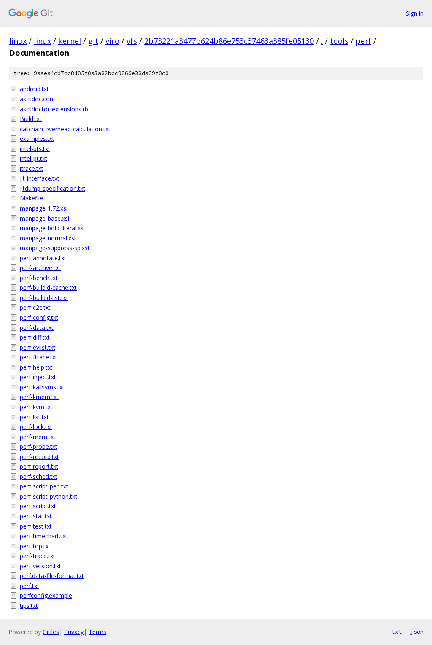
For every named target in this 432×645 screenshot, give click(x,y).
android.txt (34, 89)
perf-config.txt (39, 317)
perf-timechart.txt (44, 536)
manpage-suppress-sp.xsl (54, 248)
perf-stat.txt (36, 516)
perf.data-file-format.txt (52, 576)
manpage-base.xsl (44, 218)
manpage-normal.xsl (48, 238)
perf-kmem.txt (39, 397)
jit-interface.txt (39, 178)
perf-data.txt (37, 328)
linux (18, 41)
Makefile (31, 198)
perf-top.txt (35, 546)
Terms (97, 632)
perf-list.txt (34, 417)
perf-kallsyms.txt (42, 387)
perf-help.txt (36, 367)
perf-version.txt (40, 566)
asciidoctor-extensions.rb (54, 109)
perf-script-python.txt (48, 496)
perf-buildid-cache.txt (48, 287)
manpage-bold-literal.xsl (52, 228)
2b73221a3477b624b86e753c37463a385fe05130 (229, 41)
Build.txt (31, 119)
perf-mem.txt (38, 437)
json (417, 631)
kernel (69, 41)
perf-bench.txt (39, 278)
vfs (132, 41)
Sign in (415, 13)
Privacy (74, 632)
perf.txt (29, 586)
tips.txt (29, 606)
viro (112, 41)
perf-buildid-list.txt (44, 298)
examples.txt (37, 139)
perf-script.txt (38, 506)
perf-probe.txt (38, 447)
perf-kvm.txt (36, 407)
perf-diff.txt (35, 337)
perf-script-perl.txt (44, 486)
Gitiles (51, 632)
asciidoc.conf (37, 99)
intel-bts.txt (35, 149)
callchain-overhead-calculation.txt (65, 129)
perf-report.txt (39, 466)
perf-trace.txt (37, 556)
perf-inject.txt (38, 377)
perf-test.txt (36, 526)
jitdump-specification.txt (52, 188)
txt (397, 631)
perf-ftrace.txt (38, 357)
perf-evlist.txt (37, 347)
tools (339, 41)
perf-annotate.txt (43, 258)
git (93, 41)
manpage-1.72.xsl (44, 208)
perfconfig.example (46, 595)
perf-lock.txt (36, 427)
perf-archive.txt (40, 268)
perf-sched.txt (38, 476)
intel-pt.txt (33, 158)
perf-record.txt (39, 457)
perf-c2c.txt (35, 307)
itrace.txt (31, 169)
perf (363, 41)
